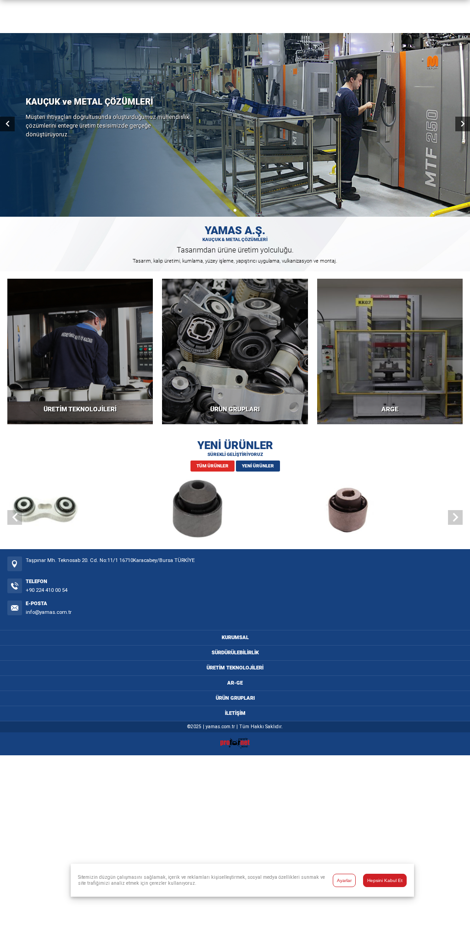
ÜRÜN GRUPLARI (235, 409)
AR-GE (235, 683)
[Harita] (14, 563)
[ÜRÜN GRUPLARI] (235, 351)
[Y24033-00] (387, 510)
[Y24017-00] (83, 510)
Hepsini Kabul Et (385, 880)
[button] (229, 210)
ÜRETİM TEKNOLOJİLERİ (80, 409)
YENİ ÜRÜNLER (258, 466)
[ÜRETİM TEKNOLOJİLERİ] (80, 351)
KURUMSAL (235, 638)
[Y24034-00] (235, 510)
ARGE (389, 409)
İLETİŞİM (235, 713)
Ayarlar (344, 880)
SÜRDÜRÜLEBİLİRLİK (235, 653)
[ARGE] (390, 351)
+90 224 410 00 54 (46, 590)
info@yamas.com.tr (49, 612)
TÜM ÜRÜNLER (212, 466)
